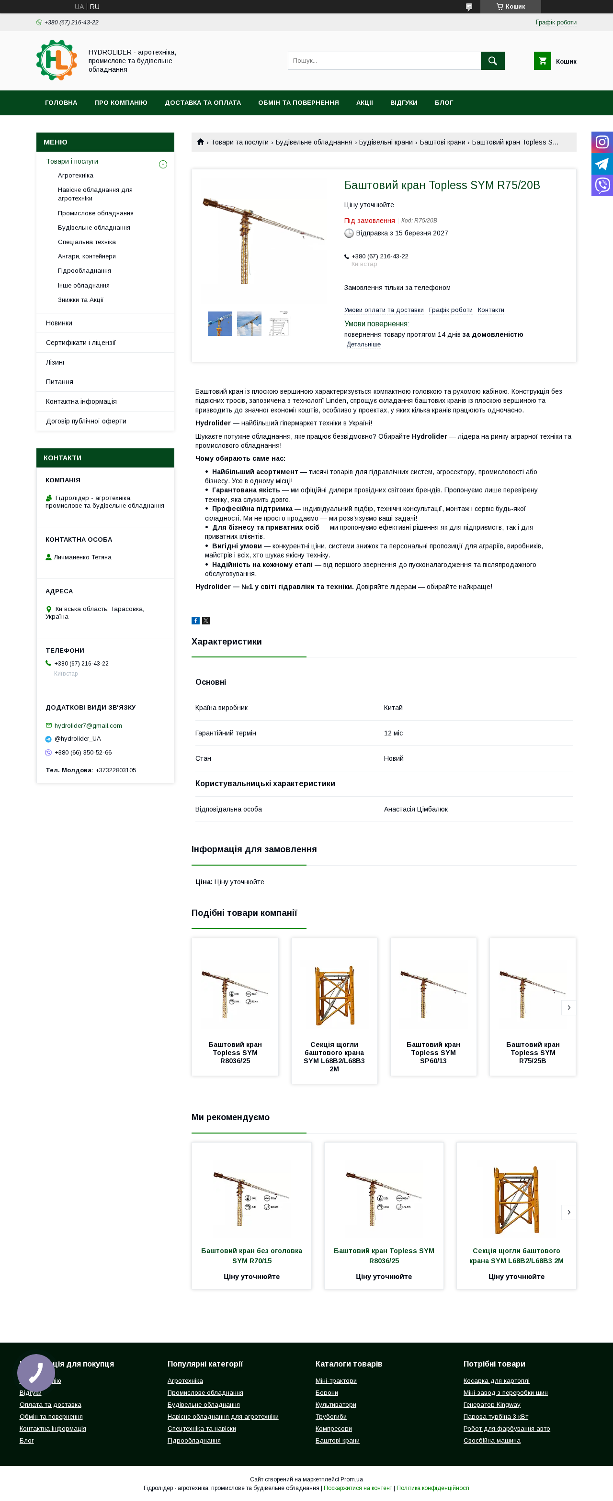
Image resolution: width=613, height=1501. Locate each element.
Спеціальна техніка (87, 241)
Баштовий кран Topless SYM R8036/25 (236, 1053)
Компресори (334, 1428)
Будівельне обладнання (314, 142)
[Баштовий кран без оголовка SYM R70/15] (251, 1190)
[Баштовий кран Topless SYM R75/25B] (533, 986)
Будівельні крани (386, 142)
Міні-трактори (336, 1380)
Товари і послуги (72, 161)
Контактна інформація (81, 401)
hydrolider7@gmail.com (88, 725)
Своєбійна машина (492, 1440)
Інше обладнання (84, 285)
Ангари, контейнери (87, 256)
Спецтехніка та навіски (202, 1428)
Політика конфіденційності (433, 1488)
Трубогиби (331, 1416)
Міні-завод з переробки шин (506, 1392)
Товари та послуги (240, 142)
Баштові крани (442, 142)
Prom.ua (352, 1479)
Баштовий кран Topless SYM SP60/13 (434, 1053)
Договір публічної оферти (86, 421)
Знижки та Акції (81, 299)
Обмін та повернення (298, 102)
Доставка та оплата (203, 102)
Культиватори (336, 1404)
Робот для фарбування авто (507, 1428)
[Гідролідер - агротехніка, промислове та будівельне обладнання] (56, 78)
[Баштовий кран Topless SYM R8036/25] (235, 986)
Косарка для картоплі (497, 1380)
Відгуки (404, 102)
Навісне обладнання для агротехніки (95, 194)
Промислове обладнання (96, 213)
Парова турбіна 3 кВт (496, 1416)
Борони (327, 1392)
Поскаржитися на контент (358, 1488)
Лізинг (55, 362)
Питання (59, 382)
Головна (61, 102)
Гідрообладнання (84, 270)
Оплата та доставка (50, 1404)
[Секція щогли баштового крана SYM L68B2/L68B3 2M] (335, 986)
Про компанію (121, 102)
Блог (444, 102)
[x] (206, 622)
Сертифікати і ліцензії (81, 342)
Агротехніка (75, 175)
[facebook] (196, 622)
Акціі (364, 102)
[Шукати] (493, 61)
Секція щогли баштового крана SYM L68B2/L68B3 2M (335, 1057)
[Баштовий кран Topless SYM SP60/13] (434, 986)
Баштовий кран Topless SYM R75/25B (534, 1053)
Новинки (59, 323)
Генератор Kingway (492, 1404)
